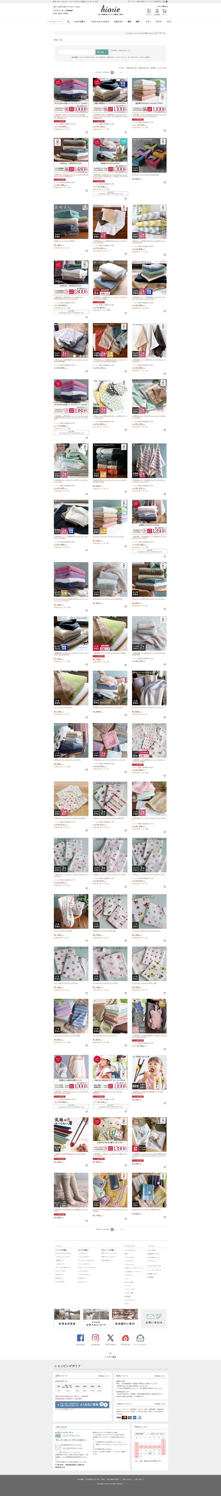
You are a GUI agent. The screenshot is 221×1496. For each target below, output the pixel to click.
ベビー (126, 1279)
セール (81, 57)
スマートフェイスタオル (87, 1267)
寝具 (129, 21)
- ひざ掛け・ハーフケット (133, 1271)
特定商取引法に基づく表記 (95, 1479)
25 (69, 308)
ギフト (148, 21)
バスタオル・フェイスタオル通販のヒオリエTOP (142, 33)
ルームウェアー (129, 1300)
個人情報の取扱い (113, 1479)
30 (147, 547)
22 (69, 767)
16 (69, 1042)
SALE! (158, 21)
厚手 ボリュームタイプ (109, 1253)
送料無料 (75, 57)
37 (69, 187)
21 (69, 661)
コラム (169, 21)
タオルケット (83, 1282)
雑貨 (137, 21)
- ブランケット (129, 1264)
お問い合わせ (127, 1479)
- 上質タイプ (59, 1264)
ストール (127, 1286)
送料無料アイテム (153, 1254)
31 (147, 773)
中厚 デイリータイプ (108, 1257)
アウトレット (152, 1261)
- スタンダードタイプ (62, 1257)
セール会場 (151, 1250)
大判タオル (82, 1278)
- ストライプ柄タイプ (62, 1267)
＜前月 (152, 1434)
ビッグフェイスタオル (86, 1260)
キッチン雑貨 (129, 1293)
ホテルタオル (90, 57)
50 (147, 829)
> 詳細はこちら (103, 1376)
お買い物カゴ (139, 1479)
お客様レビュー (152, 1274)
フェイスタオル (83, 1264)
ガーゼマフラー (133, 57)
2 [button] (114, 72)
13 (108, 129)
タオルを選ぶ (79, 21)
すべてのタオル (129, 1250)
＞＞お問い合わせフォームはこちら (67, 1452)
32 (147, 308)
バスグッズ (128, 1275)
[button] (123, 72)
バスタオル (82, 1253)
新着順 (153, 68)
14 (108, 189)
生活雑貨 (127, 1296)
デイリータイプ (60, 1271)
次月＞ (161, 1434)
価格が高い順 (144, 68)
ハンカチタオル (83, 1274)
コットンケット (121, 57)
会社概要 (150, 1277)
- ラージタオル (129, 1257)
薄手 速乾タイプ (107, 1260)
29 (69, 428)
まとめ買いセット (153, 1257)
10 (69, 607)
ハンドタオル (83, 1271)
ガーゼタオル (100, 57)
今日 (156, 1434)
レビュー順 (162, 68)
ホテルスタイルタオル (100, 21)
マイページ (131, 1)
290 (108, 310)
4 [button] (121, 72)
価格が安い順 (132, 68)
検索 (102, 52)
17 (108, 662)
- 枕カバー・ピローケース (133, 1268)
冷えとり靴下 (145, 57)
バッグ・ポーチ (129, 1289)
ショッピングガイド (154, 1270)
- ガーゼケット (129, 1261)
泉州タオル (59, 1278)
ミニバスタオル (83, 1257)
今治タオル (118, 21)
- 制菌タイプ (59, 1260)
